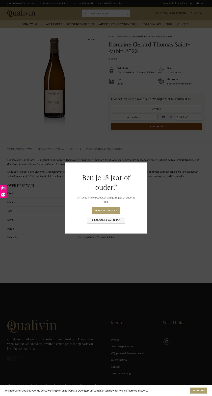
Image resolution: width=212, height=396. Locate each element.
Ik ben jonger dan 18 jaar (106, 220)
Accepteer (199, 390)
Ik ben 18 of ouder (106, 210)
